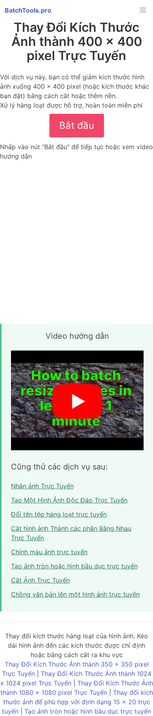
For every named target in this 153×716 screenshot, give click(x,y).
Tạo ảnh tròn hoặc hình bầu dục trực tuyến (74, 566)
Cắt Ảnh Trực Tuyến (40, 580)
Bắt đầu (76, 125)
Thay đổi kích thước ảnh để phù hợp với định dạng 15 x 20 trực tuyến (77, 702)
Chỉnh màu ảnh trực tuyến (49, 552)
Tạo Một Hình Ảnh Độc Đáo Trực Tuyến (69, 500)
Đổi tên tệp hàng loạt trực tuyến (59, 514)
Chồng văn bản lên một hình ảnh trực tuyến (75, 594)
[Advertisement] (76, 242)
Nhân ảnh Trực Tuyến (42, 486)
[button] (143, 10)
